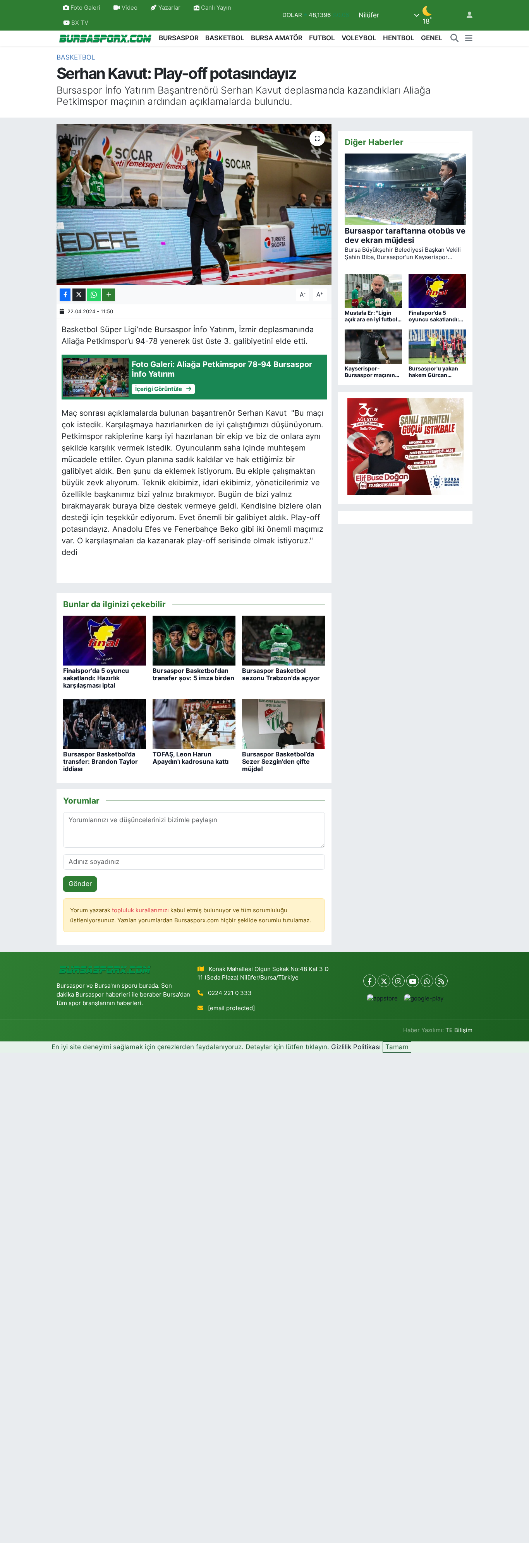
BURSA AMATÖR (276, 38)
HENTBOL (398, 38)
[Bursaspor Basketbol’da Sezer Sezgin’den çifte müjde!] (283, 723)
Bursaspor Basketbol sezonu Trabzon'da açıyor (281, 674)
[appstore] (383, 998)
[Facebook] (369, 981)
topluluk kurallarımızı (141, 910)
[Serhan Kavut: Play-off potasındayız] (194, 204)
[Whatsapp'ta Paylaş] (94, 294)
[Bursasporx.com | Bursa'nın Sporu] (105, 38)
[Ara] (454, 38)
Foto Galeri (85, 7)
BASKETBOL (224, 38)
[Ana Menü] (468, 38)
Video (129, 7)
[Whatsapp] (427, 981)
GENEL (432, 38)
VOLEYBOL (359, 38)
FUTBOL (322, 38)
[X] (384, 981)
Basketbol (76, 57)
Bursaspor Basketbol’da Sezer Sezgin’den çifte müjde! (278, 761)
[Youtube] (412, 981)
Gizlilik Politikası (356, 1047)
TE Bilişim (458, 1030)
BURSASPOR (179, 38)
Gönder (80, 884)
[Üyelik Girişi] (466, 15)
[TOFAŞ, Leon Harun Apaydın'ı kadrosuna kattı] (194, 723)
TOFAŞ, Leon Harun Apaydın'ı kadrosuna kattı (190, 757)
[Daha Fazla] (108, 294)
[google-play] (424, 998)
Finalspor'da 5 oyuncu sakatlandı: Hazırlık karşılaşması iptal (96, 678)
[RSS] (441, 981)
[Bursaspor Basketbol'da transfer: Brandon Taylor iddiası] (104, 723)
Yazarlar (169, 7)
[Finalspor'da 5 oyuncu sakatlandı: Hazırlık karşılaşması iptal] (104, 640)
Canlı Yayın (215, 7)
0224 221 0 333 (230, 993)
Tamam (397, 1047)
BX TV (79, 22)
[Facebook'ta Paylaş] (65, 294)
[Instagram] (398, 981)
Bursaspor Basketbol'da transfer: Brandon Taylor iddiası (100, 761)
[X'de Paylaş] (79, 294)
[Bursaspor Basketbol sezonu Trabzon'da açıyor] (283, 640)
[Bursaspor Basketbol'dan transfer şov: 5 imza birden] (194, 640)
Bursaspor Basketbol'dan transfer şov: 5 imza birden (193, 674)
